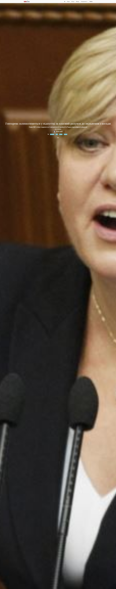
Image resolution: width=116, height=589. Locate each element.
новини (61, 134)
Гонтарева (52, 134)
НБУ (57, 134)
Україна (65, 134)
